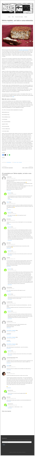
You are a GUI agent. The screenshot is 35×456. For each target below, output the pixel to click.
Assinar (4, 444)
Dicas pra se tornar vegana (19, 16)
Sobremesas (9, 162)
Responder (9, 190)
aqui (13, 96)
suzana (8, 365)
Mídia (13, 16)
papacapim (9, 212)
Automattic (23, 452)
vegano (20, 162)
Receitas (26, 16)
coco (18, 162)
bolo (15, 162)
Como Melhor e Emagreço (11, 330)
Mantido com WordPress (13, 452)
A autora (9, 16)
